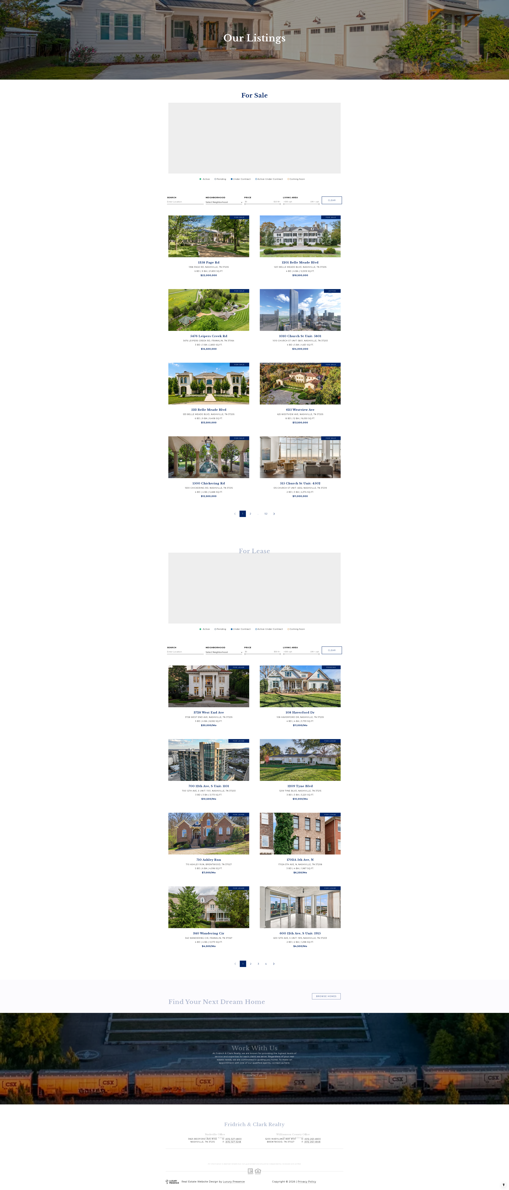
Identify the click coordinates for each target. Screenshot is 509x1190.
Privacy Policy (307, 1181)
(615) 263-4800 (312, 1139)
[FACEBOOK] (333, 1181)
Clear (332, 200)
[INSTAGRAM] (340, 1181)
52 (266, 513)
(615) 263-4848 (312, 1142)
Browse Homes (326, 996)
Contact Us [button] (254, 1075)
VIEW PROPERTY (209, 247)
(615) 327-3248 (233, 1142)
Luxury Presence (234, 1181)
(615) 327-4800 (233, 1139)
